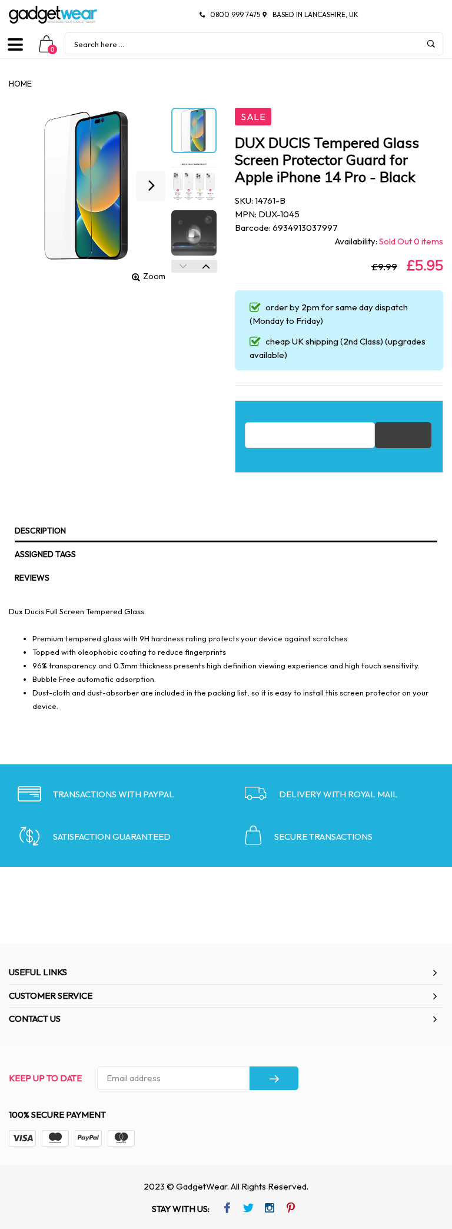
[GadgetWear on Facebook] (227, 1209)
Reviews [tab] (32, 577)
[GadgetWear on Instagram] (269, 1209)
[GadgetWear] (53, 15)
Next (205, 266)
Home (20, 83)
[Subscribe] (274, 1078)
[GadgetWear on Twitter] (248, 1209)
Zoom (154, 276)
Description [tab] (40, 530)
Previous (182, 266)
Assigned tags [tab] (45, 554)
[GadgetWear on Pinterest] (290, 1209)
